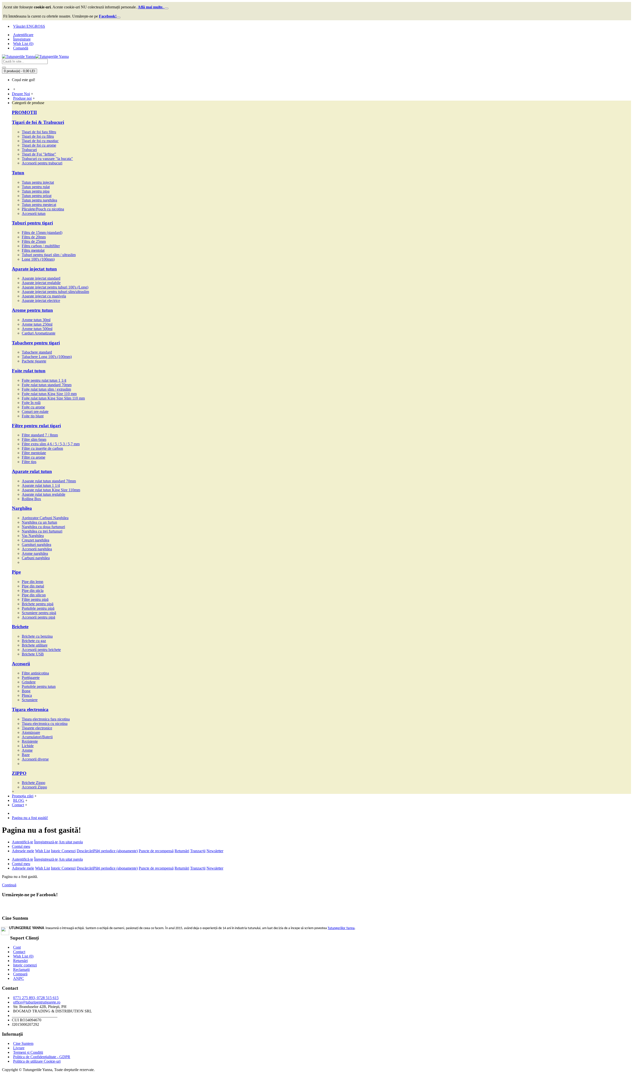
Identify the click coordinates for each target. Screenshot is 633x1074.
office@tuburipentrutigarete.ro (36, 1002)
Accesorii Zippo (34, 787)
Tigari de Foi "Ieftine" (39, 154)
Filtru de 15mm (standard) (42, 232)
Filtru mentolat (33, 250)
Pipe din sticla (33, 590)
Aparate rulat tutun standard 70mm (49, 481)
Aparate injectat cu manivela (44, 296)
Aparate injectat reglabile (41, 283)
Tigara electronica (30, 709)
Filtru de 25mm (34, 241)
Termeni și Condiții (28, 1052)
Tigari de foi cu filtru (38, 136)
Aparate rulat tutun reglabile (43, 494)
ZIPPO (19, 773)
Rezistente (30, 741)
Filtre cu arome (33, 457)
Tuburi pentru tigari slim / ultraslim (49, 255)
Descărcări (85, 851)
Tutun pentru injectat (38, 182)
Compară (20, 974)
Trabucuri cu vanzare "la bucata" (47, 159)
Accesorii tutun (33, 213)
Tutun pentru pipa (35, 191)
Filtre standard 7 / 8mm (40, 435)
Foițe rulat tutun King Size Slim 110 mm (53, 398)
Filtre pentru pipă (35, 599)
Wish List (42, 851)
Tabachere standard (37, 352)
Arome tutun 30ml (36, 320)
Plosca (27, 695)
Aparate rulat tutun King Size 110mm (51, 490)
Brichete (20, 626)
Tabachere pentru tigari (36, 342)
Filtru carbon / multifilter (41, 246)
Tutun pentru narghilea (39, 200)
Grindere (29, 682)
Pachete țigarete (34, 361)
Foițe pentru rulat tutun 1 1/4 (44, 380)
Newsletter (214, 851)
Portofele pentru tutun (39, 686)
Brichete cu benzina (37, 636)
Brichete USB (33, 654)
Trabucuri (29, 150)
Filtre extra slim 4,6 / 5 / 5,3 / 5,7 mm (51, 444)
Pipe (16, 572)
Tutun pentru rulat (36, 187)
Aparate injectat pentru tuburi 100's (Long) (55, 287)
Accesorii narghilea (37, 549)
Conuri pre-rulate (35, 411)
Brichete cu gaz (34, 641)
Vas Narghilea (33, 536)
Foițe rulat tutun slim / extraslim (46, 389)
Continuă (9, 885)
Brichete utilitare (34, 645)
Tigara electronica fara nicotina (46, 719)
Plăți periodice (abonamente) (115, 851)
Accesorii (21, 663)
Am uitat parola (71, 842)
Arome (27, 750)
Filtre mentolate (34, 453)
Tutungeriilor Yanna (341, 928)
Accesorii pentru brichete (41, 650)
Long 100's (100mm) (38, 259)
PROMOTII (24, 112)
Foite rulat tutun (28, 370)
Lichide (28, 746)
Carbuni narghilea (36, 558)
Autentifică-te (22, 842)
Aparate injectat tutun (34, 268)
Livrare (18, 1048)
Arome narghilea (35, 553)
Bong (26, 691)
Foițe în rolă (31, 403)
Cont (17, 947)
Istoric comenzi (25, 965)
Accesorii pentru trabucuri (42, 163)
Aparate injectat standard (41, 278)
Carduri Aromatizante (38, 333)
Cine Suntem (23, 1043)
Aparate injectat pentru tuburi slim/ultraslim (55, 292)
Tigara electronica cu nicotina (45, 723)
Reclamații (21, 969)
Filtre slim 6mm (34, 439)
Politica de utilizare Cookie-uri (37, 1061)
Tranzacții (197, 851)
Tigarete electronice (37, 728)
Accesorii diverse (35, 759)
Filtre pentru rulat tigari (36, 425)
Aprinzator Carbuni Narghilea (45, 518)
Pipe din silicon (34, 595)
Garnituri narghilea (36, 544)
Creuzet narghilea (35, 540)
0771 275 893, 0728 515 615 (36, 998)
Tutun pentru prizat (36, 196)
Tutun (18, 172)
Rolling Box (31, 499)
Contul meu (21, 846)
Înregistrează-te (46, 842)
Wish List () (23, 956)
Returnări (182, 851)
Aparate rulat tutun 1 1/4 (41, 485)
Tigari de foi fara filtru (39, 132)
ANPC (18, 978)
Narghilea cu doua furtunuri (43, 527)
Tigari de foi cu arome (39, 145)
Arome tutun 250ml (37, 324)
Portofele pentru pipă (38, 608)
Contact (19, 952)
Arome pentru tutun (32, 310)
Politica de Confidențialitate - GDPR (41, 1057)
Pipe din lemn (32, 582)
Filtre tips (29, 462)
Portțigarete (31, 677)
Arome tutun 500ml (37, 329)
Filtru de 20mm (34, 237)
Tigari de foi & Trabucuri (38, 122)
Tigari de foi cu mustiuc (40, 141)
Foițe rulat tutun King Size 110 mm (49, 394)
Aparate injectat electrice (41, 300)
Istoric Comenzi (63, 851)
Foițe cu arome (33, 407)
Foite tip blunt (33, 416)
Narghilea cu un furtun (39, 522)
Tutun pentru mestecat (39, 204)
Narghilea (22, 508)
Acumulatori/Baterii (37, 737)
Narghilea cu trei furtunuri (42, 531)
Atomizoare (31, 732)
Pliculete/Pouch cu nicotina (43, 209)
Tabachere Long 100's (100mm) (47, 357)
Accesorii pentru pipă (38, 617)
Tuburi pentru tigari (32, 222)
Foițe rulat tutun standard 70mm (46, 385)
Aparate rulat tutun (32, 471)
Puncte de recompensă (156, 851)
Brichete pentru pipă (37, 604)
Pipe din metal (33, 586)
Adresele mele (23, 851)
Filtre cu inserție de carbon (42, 448)
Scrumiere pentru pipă (39, 613)
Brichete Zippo (33, 783)
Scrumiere (30, 700)
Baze (26, 755)
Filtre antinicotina (35, 673)
